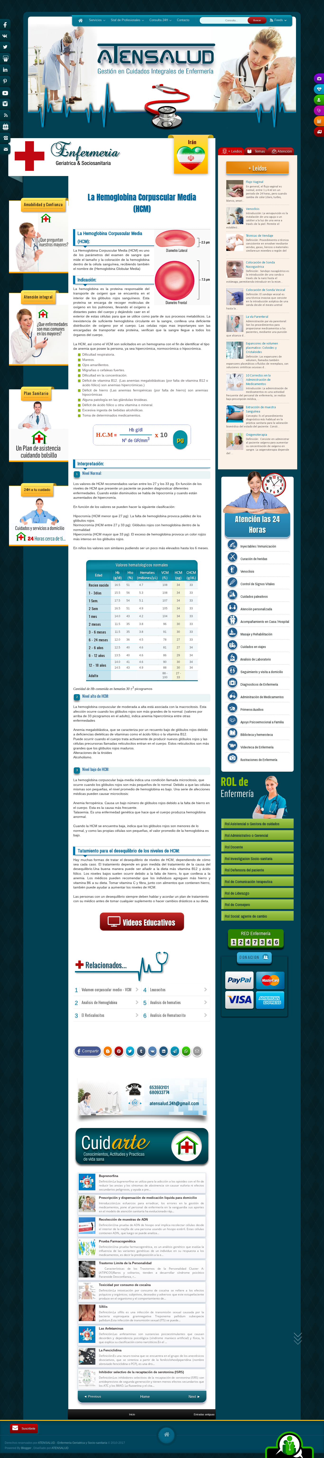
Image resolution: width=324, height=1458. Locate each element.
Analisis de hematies (165, 1002)
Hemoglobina (119, 1075)
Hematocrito (101, 1075)
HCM (170, 1071)
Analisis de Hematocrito (167, 1015)
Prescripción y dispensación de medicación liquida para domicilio (148, 1198)
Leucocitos (158, 989)
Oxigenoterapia (256, 435)
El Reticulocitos (93, 1015)
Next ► (194, 1397)
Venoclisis (252, 209)
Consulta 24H (157, 20)
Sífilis (103, 1307)
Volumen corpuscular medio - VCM (106, 989)
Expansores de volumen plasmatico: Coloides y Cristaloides (262, 348)
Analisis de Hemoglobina (99, 1002)
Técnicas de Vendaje (259, 236)
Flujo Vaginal (254, 182)
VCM (149, 1075)
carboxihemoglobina (137, 1071)
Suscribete (28, 1428)
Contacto (183, 20)
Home (145, 1397)
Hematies (190, 1071)
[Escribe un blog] (108, 1051)
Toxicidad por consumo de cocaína (125, 1285)
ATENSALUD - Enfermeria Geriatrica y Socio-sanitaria (73, 1442)
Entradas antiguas (204, 1414)
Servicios (94, 20)
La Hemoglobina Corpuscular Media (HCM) (142, 203)
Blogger (26, 1448)
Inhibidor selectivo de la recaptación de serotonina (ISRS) (141, 1372)
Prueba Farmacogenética (117, 1241)
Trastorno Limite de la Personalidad (125, 1263)
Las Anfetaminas (111, 1328)
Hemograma (137, 1075)
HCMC (178, 1071)
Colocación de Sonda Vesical (265, 290)
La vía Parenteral (257, 317)
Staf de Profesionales (124, 20)
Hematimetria (82, 1075)
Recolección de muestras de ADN (123, 1219)
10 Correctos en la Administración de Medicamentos (258, 380)
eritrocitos (159, 1071)
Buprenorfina (108, 1176)
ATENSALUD (60, 1448)
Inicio (132, 1414)
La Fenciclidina (110, 1350)
